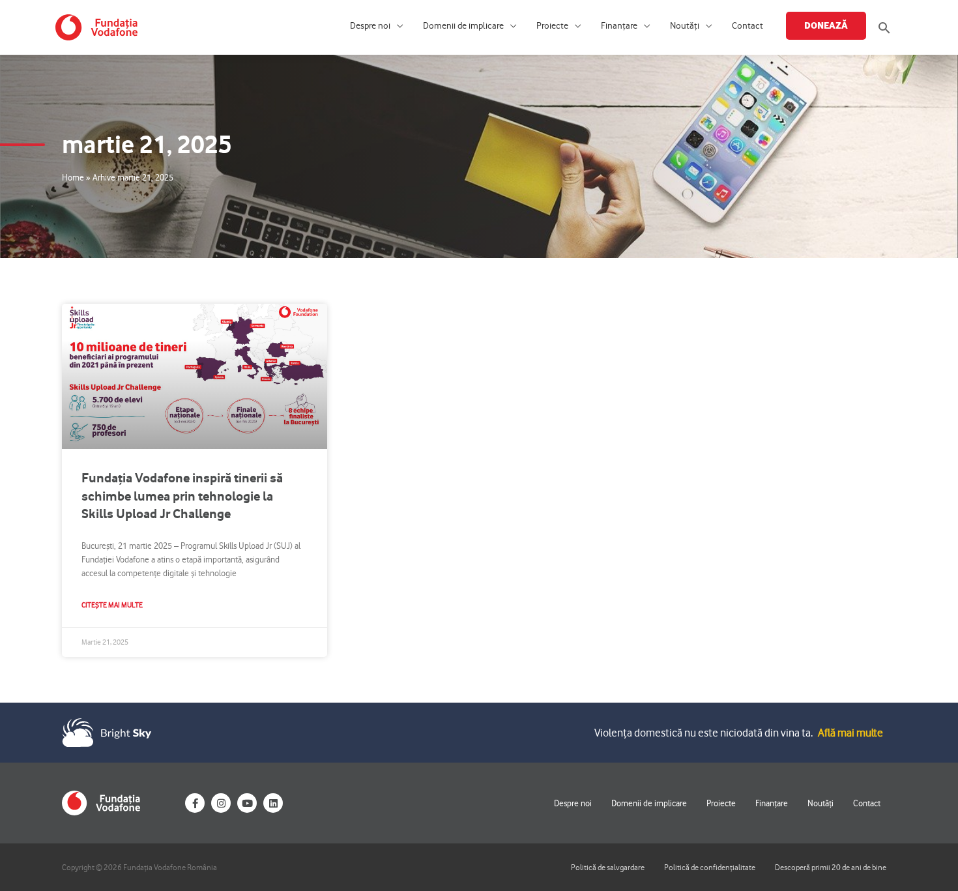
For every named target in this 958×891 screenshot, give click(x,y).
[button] (884, 28)
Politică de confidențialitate (709, 867)
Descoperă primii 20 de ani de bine (830, 867)
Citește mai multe (112, 604)
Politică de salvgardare (608, 867)
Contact (747, 25)
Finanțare (619, 25)
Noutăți (684, 25)
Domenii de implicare (463, 25)
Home (73, 177)
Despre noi (370, 25)
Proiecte (552, 25)
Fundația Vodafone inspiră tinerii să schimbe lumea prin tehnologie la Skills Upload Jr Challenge (182, 495)
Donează (826, 25)
